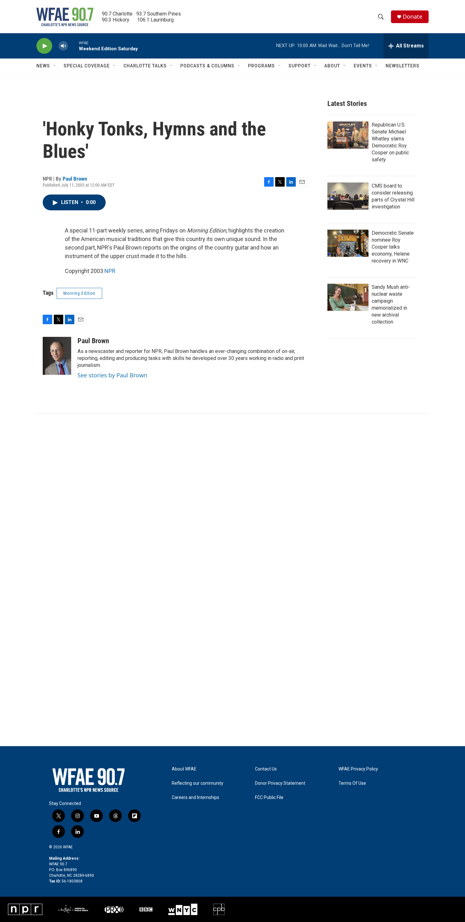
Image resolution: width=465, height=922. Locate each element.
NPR (109, 271)
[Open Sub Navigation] (54, 65)
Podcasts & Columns (207, 65)
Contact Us (266, 769)
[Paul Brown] (57, 356)
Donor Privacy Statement (280, 783)
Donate (412, 16)
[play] (44, 46)
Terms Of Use (352, 783)
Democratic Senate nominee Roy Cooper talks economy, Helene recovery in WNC (393, 247)
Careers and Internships (195, 797)
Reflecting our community (197, 783)
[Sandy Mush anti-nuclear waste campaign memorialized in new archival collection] (348, 297)
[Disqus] (232, 499)
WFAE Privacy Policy (358, 769)
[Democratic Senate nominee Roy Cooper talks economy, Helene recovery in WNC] (348, 243)
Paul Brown (75, 179)
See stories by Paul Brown (112, 375)
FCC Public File (269, 797)
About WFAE (184, 769)
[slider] (73, 45)
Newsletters (402, 65)
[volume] (63, 46)
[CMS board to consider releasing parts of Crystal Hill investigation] (348, 196)
